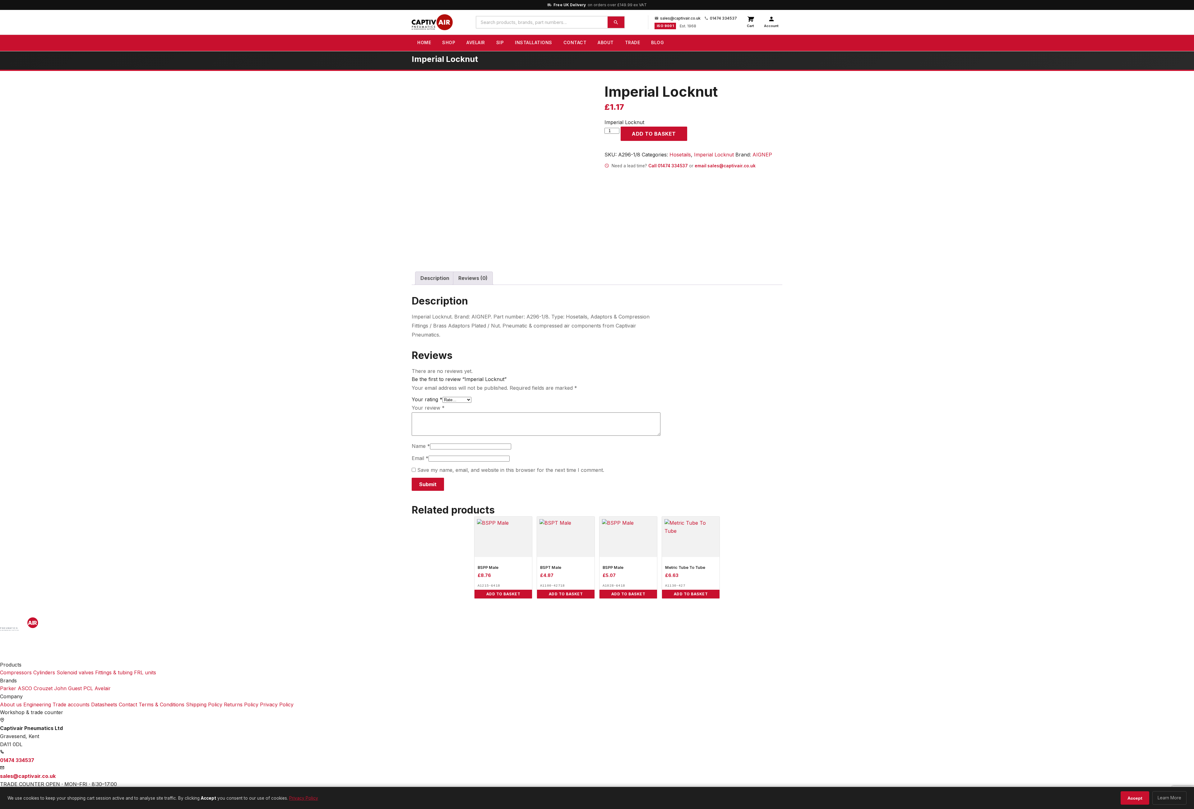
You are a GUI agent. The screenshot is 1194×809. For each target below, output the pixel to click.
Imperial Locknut (714, 154)
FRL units (145, 672)
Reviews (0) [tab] (473, 278)
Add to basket (654, 134)
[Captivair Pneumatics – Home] (432, 22)
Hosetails (680, 154)
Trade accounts (71, 704)
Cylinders (44, 672)
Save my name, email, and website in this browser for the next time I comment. (510, 470)
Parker (8, 688)
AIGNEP (762, 154)
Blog (657, 42)
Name (421, 446)
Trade (632, 42)
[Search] (616, 22)
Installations (533, 42)
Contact (575, 42)
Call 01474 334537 (668, 165)
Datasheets (104, 704)
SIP (500, 42)
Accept (1134, 798)
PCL (88, 688)
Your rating (427, 399)
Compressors (16, 672)
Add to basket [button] (503, 594)
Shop (448, 42)
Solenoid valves (75, 672)
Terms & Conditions (161, 704)
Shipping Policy (204, 704)
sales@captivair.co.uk (680, 18)
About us (11, 704)
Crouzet (43, 688)
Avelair (475, 42)
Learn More (1169, 797)
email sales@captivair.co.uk (725, 165)
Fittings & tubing (113, 672)
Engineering (37, 704)
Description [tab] (434, 278)
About (606, 42)
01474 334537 (723, 18)
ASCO (25, 688)
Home (424, 42)
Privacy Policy (277, 704)
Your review (428, 408)
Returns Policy (241, 704)
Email (420, 458)
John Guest (68, 688)
